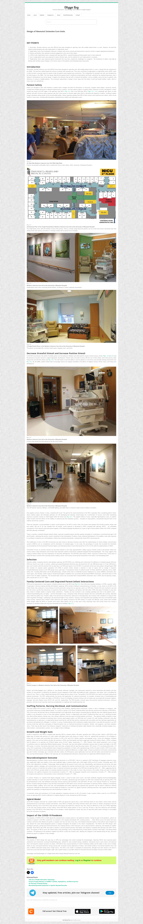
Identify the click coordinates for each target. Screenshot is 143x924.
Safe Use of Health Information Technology (41, 879)
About (58, 15)
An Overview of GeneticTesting (38, 883)
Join (109, 893)
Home (28, 15)
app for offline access (71, 920)
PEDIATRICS (46, 900)
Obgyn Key (71, 7)
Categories (50, 15)
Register (42, 15)
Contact (78, 15)
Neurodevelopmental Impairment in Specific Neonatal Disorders (48, 885)
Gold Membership (68, 15)
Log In (35, 15)
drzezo (40, 900)
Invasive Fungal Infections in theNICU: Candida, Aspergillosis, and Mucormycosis (53, 881)
